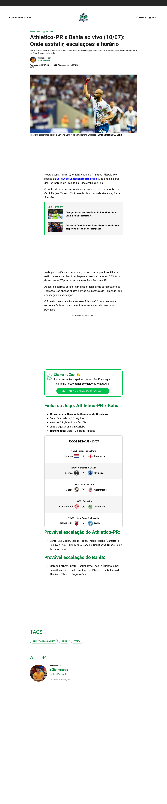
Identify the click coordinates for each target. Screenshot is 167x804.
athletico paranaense (44, 641)
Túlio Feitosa (44, 60)
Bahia (64, 641)
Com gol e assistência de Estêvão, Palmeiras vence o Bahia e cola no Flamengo (92, 214)
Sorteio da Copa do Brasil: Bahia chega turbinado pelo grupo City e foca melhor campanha (92, 227)
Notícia (48, 32)
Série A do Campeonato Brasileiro (76, 178)
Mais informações (62, 679)
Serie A (77, 641)
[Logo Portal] (83, 17)
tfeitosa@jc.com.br (58, 674)
